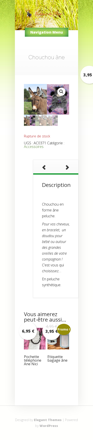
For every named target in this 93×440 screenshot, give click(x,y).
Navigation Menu (46, 32)
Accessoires (34, 146)
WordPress (49, 426)
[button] (61, 92)
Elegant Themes (48, 420)
